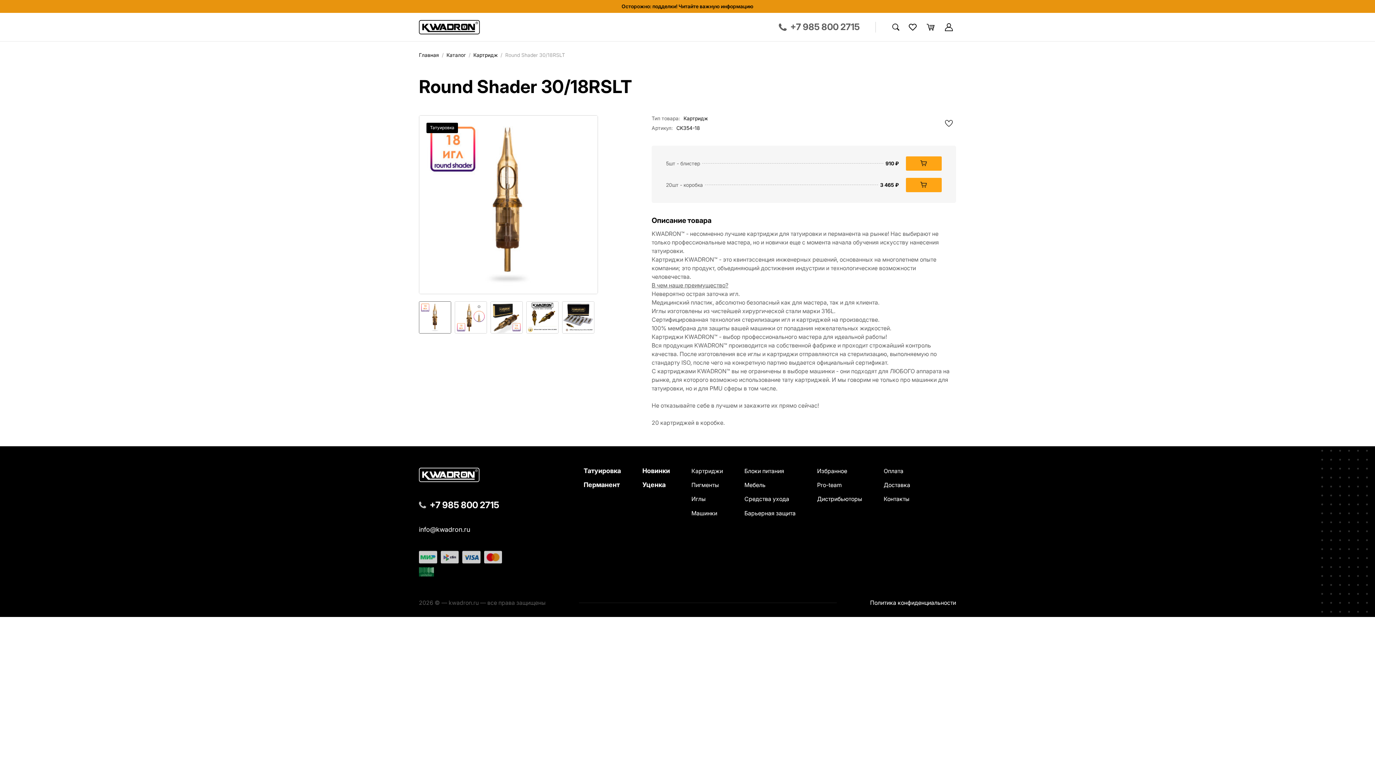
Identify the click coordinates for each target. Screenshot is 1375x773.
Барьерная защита (770, 513)
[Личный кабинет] (949, 27)
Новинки (656, 471)
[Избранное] (913, 27)
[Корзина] (930, 27)
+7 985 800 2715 (464, 505)
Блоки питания (764, 471)
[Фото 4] (542, 317)
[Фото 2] (471, 317)
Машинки (704, 513)
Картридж (485, 55)
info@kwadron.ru (444, 529)
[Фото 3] (507, 317)
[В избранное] (949, 123)
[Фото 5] (578, 317)
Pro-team (829, 484)
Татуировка (602, 471)
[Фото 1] (435, 317)
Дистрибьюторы (839, 498)
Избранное (832, 471)
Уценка (654, 484)
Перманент (602, 484)
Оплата (893, 471)
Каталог (456, 55)
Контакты (897, 498)
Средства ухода (766, 498)
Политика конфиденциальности (913, 602)
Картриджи (707, 471)
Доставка (897, 484)
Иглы (698, 498)
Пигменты (705, 484)
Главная (429, 55)
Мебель (755, 484)
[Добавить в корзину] (924, 163)
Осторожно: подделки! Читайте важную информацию (687, 6)
